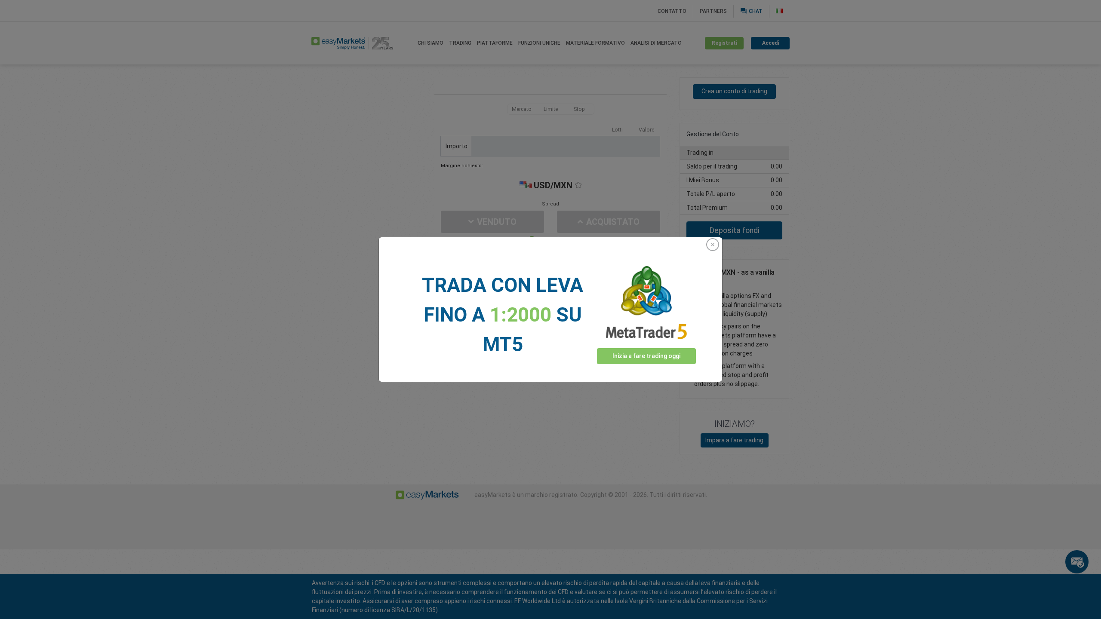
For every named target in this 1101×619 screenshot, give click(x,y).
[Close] (713, 244)
